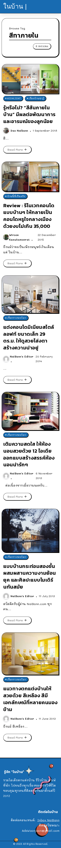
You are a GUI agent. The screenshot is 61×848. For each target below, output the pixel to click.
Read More (15, 149)
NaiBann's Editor (21, 356)
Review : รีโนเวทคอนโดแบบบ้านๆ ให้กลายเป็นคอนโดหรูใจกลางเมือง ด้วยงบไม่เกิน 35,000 (28, 216)
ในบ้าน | (15, 6)
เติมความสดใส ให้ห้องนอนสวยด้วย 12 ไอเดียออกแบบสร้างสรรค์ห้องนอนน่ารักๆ (29, 454)
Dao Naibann (20, 130)
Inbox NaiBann (48, 820)
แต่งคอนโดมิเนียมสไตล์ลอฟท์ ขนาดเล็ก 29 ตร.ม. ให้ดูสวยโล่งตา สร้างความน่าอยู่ (28, 337)
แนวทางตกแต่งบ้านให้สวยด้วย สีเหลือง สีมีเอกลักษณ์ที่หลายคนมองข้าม (30, 699)
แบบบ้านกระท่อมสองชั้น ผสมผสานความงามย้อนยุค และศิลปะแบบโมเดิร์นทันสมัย (29, 576)
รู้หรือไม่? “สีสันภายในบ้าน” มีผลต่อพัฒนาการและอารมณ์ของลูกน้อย (29, 114)
